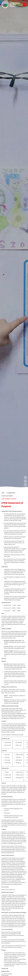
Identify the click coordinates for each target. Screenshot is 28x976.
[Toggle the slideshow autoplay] (25, 484)
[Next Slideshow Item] (25, 477)
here (14, 889)
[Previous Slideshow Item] (25, 481)
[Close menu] (24, 5)
